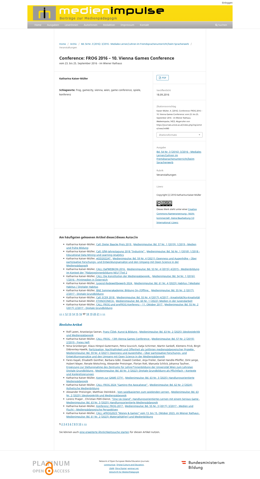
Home (37, 25)
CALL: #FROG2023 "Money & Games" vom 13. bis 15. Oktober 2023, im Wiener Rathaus (147, 413)
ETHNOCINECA (105, 301)
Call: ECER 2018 (105, 297)
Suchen (222, 25)
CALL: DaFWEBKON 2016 (111, 269)
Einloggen (227, 2)
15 (77, 314)
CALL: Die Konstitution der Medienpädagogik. (123, 276)
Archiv (73, 43)
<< (60, 314)
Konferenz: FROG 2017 (109, 406)
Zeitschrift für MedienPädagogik (124, 472)
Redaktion (109, 25)
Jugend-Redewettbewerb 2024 (114, 283)
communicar (109, 464)
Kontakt (144, 25)
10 (79, 424)
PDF (163, 77)
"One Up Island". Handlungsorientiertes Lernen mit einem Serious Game (155, 399)
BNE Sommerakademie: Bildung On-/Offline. (123, 290)
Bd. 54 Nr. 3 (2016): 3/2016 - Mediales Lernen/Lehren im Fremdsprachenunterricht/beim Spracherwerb (135, 43)
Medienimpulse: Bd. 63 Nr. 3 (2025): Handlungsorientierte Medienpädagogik (112, 402)
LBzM (111, 468)
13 (69, 314)
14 (73, 314)
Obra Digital (120, 468)
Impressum (127, 25)
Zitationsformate (168, 134)
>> (103, 314)
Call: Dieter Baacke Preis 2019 (114, 244)
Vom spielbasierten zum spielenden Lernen (143, 392)
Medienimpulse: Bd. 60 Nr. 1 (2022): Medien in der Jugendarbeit (154, 301)
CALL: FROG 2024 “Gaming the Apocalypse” (122, 384)
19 (91, 314)
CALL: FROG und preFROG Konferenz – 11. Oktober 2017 (129, 304)
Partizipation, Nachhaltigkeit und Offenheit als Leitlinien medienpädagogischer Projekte (141, 349)
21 (98, 314)
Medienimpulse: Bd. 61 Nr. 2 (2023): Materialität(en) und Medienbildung (109, 416)
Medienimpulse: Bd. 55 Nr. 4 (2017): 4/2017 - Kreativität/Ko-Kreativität (158, 297)
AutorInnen (90, 25)
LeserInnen (71, 25)
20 (94, 314)
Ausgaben (53, 25)
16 (80, 314)
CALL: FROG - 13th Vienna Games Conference (123, 338)
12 (66, 314)
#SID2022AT (103, 258)
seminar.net (133, 468)
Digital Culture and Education (130, 464)
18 (87, 314)
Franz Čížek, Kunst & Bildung (120, 331)
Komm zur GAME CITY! (110, 377)
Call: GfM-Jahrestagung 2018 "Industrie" (120, 251)
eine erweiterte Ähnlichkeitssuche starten (104, 432)
